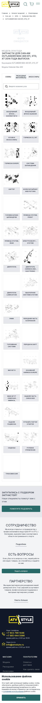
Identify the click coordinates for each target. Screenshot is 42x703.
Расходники (8, 667)
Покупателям (30, 657)
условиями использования (13, 691)
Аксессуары (8, 671)
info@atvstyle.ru (15, 644)
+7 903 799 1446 (15, 633)
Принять (21, 698)
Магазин (7, 657)
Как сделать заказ (31, 669)
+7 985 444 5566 (15, 635)
